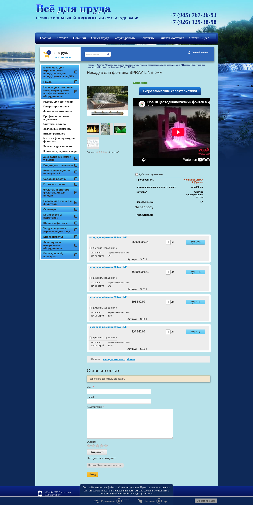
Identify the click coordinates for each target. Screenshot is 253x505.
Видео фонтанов (54, 133)
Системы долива (54, 123)
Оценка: (91, 441)
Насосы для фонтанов (58, 101)
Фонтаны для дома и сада (60, 151)
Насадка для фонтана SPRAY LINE (108, 237)
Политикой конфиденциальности (134, 493)
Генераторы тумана (56, 106)
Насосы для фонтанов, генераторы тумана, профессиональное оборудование (143, 65)
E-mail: (90, 397)
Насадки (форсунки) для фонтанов (104, 465)
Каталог (100, 65)
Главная (90, 65)
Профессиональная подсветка (56, 118)
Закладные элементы (57, 128)
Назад (92, 474)
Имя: (90, 387)
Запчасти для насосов (58, 146)
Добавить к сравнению (151, 174)
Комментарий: (95, 407)
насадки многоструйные (119, 359)
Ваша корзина (62, 56)
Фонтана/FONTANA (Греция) (193, 181)
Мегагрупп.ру (53, 494)
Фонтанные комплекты (58, 111)
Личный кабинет (200, 52)
